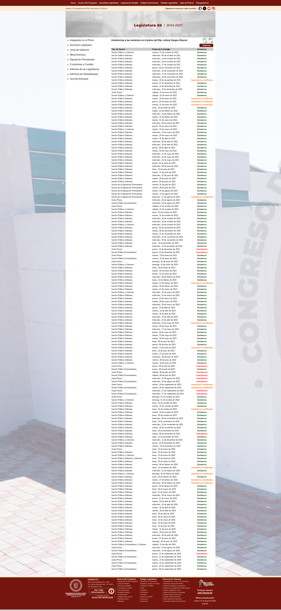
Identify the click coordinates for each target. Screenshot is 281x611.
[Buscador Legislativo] (205, 587)
